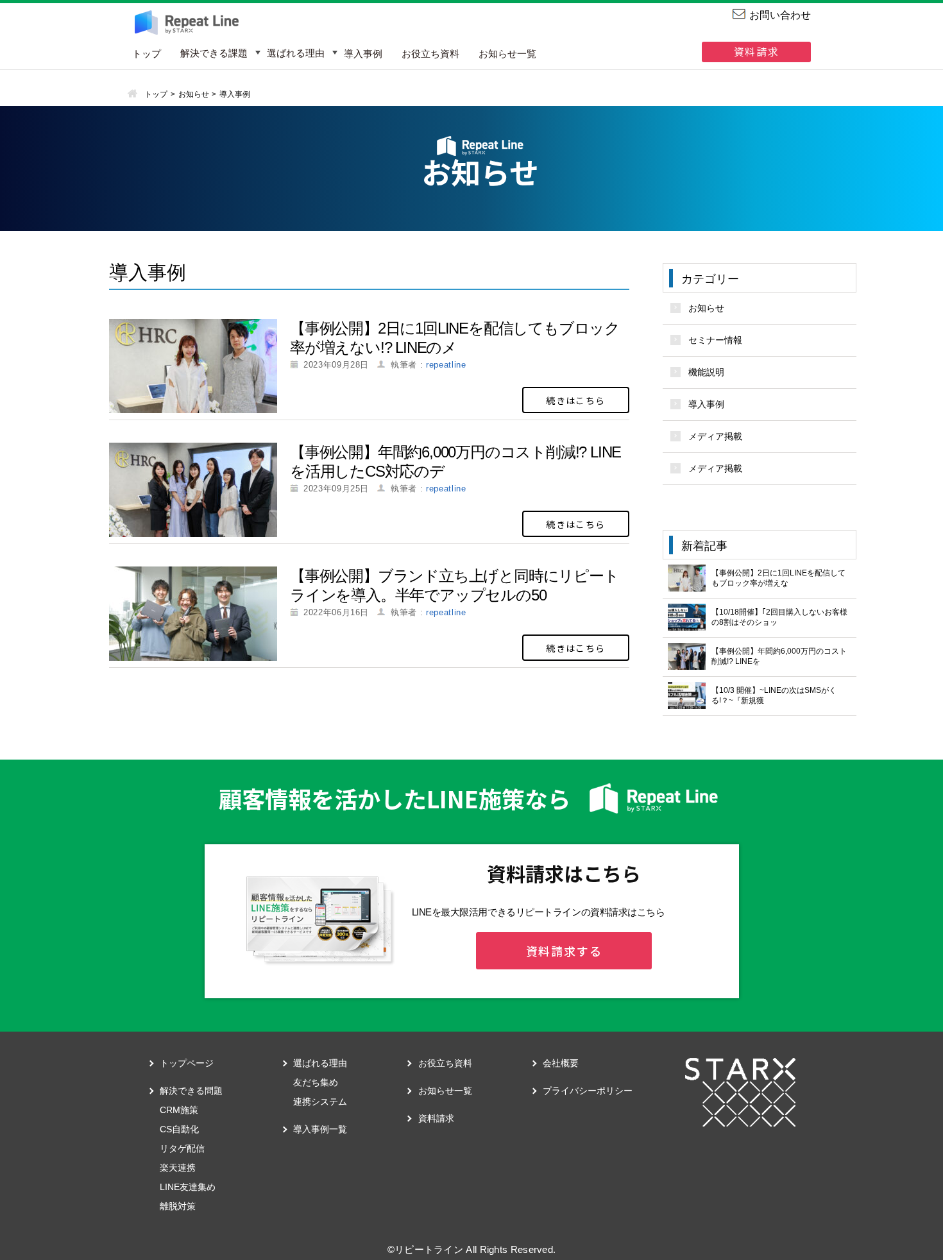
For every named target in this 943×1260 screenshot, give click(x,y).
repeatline (446, 365)
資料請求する (564, 950)
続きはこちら (575, 400)
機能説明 (706, 372)
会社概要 (561, 1063)
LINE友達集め (188, 1187)
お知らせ (706, 308)
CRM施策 (179, 1110)
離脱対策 (178, 1206)
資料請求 (756, 51)
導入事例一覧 (320, 1129)
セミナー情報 (715, 340)
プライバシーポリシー (588, 1090)
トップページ (187, 1063)
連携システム (320, 1101)
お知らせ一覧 (507, 53)
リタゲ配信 (182, 1148)
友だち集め (315, 1082)
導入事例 (363, 53)
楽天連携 (178, 1167)
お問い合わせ (780, 15)
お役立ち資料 (430, 53)
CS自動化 (179, 1129)
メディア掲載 (715, 436)
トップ (146, 53)
